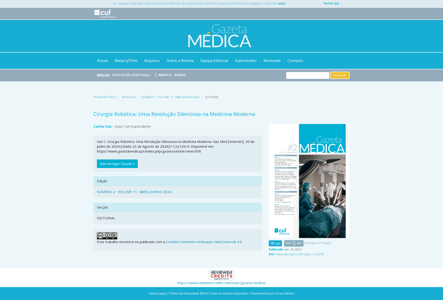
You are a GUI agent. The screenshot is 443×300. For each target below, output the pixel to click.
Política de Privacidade (184, 293)
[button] (293, 243)
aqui (281, 3)
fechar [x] (331, 3)
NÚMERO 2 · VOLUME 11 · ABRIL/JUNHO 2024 (170, 97)
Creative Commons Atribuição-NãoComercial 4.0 (204, 241)
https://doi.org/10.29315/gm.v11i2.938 (300, 254)
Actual (102, 60)
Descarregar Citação (116, 163)
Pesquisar (339, 75)
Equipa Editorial (214, 60)
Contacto (295, 60)
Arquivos (152, 60)
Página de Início (105, 97)
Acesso (180, 75)
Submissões (246, 60)
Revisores (272, 60)
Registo (164, 75)
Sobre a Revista (180, 60)
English (103, 75)
